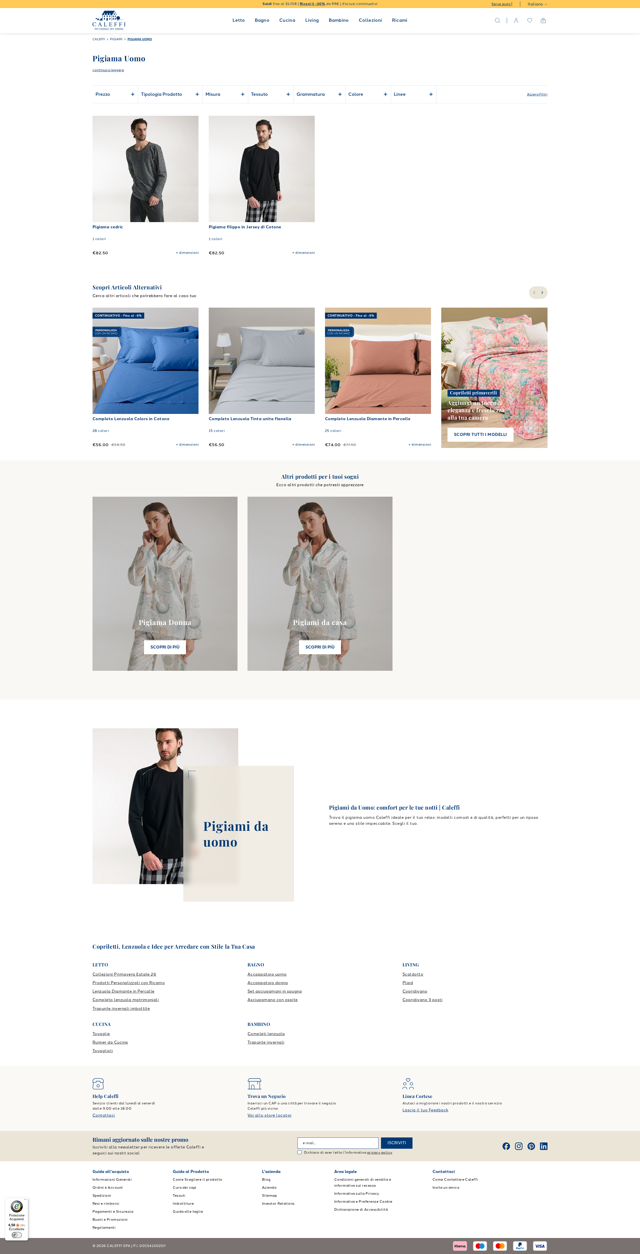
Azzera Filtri (537, 94)
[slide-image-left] (98, 360)
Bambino (339, 20)
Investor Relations (278, 1203)
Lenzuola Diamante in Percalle (123, 991)
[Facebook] (506, 1146)
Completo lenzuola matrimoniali (125, 999)
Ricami (399, 20)
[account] (516, 20)
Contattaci (103, 1115)
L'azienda (271, 1171)
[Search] (497, 20)
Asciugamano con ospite (273, 999)
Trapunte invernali (266, 1042)
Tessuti (179, 1195)
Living (312, 20)
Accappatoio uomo (267, 974)
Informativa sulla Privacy (356, 1193)
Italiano (535, 4)
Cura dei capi (184, 1187)
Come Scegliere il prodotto (197, 1179)
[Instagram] (518, 1146)
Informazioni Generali (112, 1179)
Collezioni (370, 20)
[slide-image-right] (192, 360)
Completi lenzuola (266, 1033)
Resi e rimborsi (105, 1203)
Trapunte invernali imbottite (121, 1008)
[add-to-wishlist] (190, 124)
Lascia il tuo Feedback (425, 1110)
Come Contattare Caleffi (455, 1179)
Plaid (407, 982)
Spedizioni (101, 1195)
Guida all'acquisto (110, 1171)
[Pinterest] (531, 1146)
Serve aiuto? (502, 4)
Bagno (262, 20)
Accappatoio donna (268, 982)
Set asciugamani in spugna (275, 991)
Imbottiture (183, 1203)
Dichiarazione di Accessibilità (361, 1209)
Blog (266, 1179)
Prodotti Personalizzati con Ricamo (128, 982)
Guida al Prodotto (191, 1171)
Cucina (287, 20)
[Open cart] (543, 20)
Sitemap (269, 1195)
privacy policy (379, 1152)
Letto (238, 20)
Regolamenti (104, 1227)
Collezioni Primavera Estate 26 (124, 974)
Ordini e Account (107, 1187)
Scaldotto (412, 974)
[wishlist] (530, 20)
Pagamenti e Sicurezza (112, 1211)
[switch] (17, 1235)
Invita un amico (446, 1187)
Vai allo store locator (270, 1115)
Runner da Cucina (110, 1042)
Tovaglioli (102, 1050)
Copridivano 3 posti (422, 999)
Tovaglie (101, 1033)
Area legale (345, 1171)
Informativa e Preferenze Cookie (363, 1201)
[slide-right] (543, 292)
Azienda (269, 1187)
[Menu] (25, 1201)
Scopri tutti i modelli (480, 434)
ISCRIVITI (397, 1142)
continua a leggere (108, 70)
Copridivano (414, 991)
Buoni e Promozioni (110, 1219)
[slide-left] (533, 292)
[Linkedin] (544, 1146)
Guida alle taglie (188, 1211)
